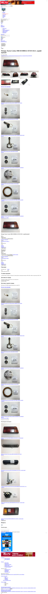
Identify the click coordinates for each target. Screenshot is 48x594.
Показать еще (3, 520)
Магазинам (6, 571)
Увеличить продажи (8, 564)
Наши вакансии (7, 558)
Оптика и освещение (22, 55)
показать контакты (10, 238)
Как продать (7, 563)
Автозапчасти (17, 55)
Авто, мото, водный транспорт (9, 55)
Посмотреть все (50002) (5, 217)
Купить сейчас (4, 237)
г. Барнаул (2, 55)
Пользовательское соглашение (6, 590)
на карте (11, 254)
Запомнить (3, 37)
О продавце (3, 258)
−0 (5, 247)
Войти (6, 41)
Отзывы (2, 247)
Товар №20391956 (29, 55)
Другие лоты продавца (5, 86)
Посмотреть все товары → (5, 241)
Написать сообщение (4, 239)
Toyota (8, 269)
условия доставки (15, 254)
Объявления (7, 570)
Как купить (6, 562)
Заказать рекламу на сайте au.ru (6, 551)
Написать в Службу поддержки (6, 589)
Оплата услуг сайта (4, 576)
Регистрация (3, 40)
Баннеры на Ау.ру (7, 569)
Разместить (2, 26)
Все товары (7, 258)
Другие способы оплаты (7, 580)
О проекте (2, 557)
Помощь (2, 561)
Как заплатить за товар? (8, 566)
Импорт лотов (7, 565)
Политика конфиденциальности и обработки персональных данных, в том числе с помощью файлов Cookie (18, 587)
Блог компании (7, 559)
